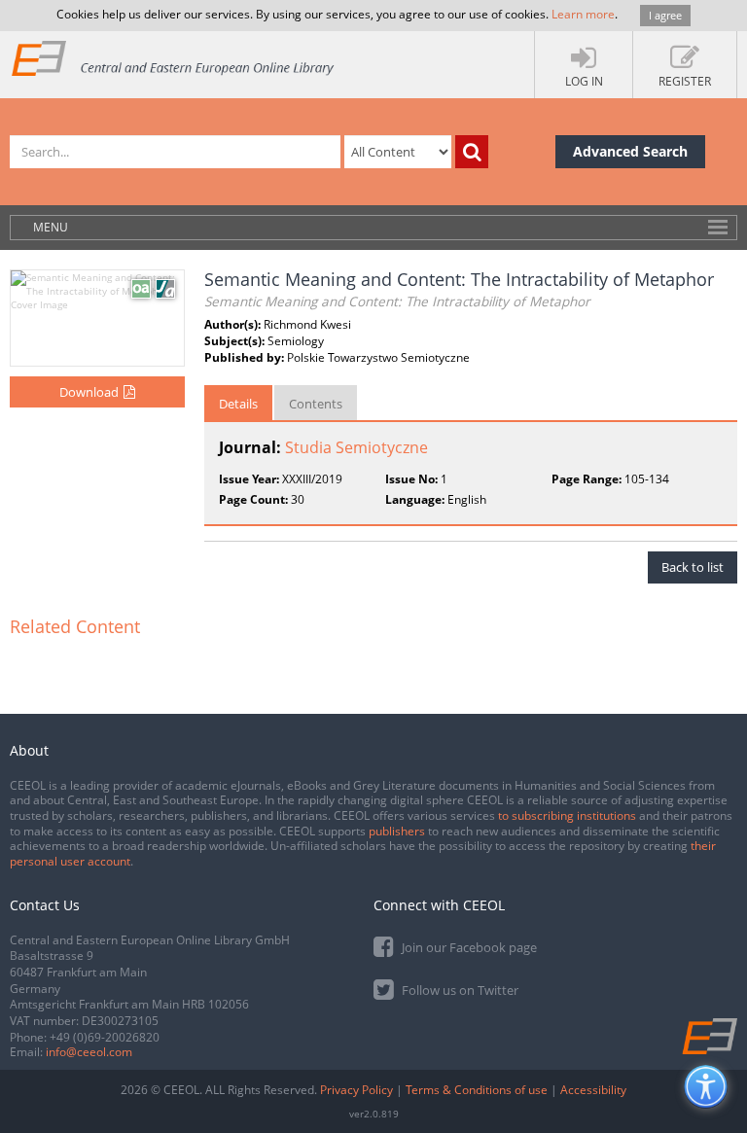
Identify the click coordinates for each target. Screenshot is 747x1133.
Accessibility (593, 1089)
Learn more (583, 14)
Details (238, 403)
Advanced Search (630, 151)
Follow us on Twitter (458, 990)
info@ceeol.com (89, 1052)
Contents (315, 403)
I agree (665, 15)
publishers (397, 831)
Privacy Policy (356, 1089)
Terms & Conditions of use (477, 1089)
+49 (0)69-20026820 (105, 1037)
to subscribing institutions (567, 815)
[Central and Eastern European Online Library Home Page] (174, 58)
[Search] (471, 151)
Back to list (692, 567)
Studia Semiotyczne (356, 447)
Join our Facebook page (468, 947)
